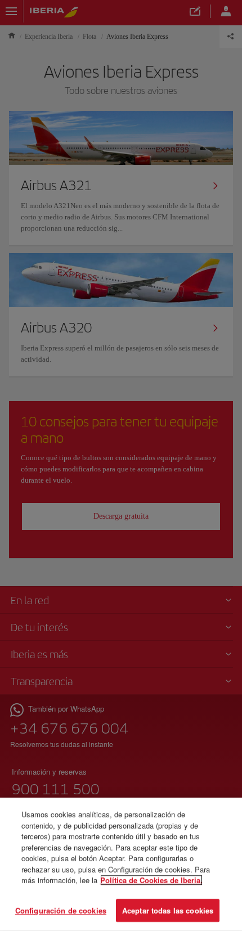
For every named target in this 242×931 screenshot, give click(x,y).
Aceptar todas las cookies (167, 910)
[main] (121, 864)
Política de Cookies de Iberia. (151, 880)
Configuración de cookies (60, 910)
